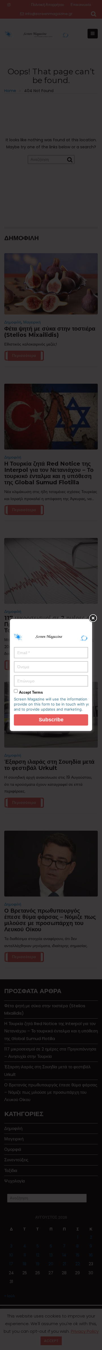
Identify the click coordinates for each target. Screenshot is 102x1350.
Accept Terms (31, 692)
